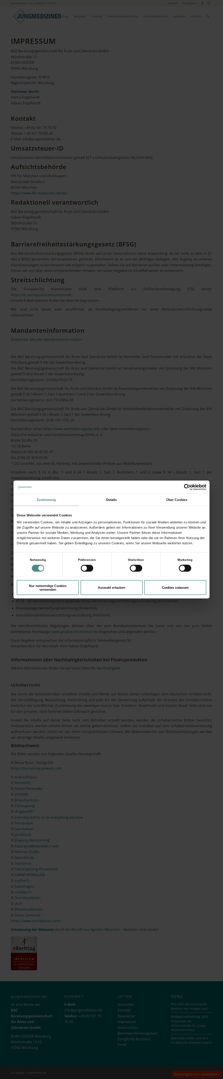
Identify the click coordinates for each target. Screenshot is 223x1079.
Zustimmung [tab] (46, 500)
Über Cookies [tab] (176, 500)
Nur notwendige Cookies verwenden (48, 587)
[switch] (87, 568)
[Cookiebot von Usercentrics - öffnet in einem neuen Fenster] (187, 487)
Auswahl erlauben (111, 587)
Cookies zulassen (175, 587)
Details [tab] (111, 500)
